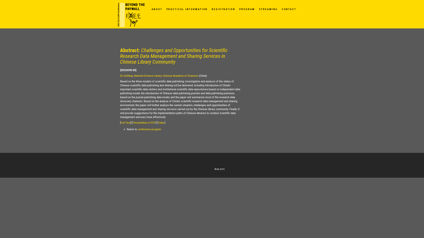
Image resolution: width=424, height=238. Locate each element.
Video (161, 122)
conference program (149, 129)
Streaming (268, 9)
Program (247, 9)
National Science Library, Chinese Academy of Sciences (166, 75)
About (157, 9)
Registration (223, 9)
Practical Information (187, 9)
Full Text (126, 122)
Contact (289, 9)
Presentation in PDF (144, 122)
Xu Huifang (126, 75)
